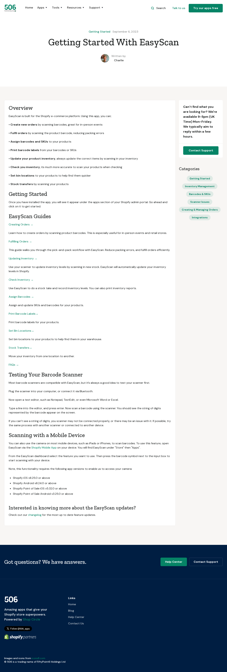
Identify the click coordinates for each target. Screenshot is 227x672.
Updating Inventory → (23, 258)
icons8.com (38, 658)
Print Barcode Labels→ (23, 314)
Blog (71, 611)
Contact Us (76, 623)
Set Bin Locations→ (21, 331)
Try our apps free (205, 8)
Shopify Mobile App (44, 447)
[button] (42, 9)
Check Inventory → (21, 280)
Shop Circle (31, 619)
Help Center (76, 617)
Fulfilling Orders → (20, 241)
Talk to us (178, 8)
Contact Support (201, 150)
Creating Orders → (21, 224)
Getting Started (99, 31)
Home (29, 7)
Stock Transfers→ (20, 348)
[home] (10, 8)
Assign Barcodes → (21, 297)
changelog (34, 515)
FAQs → (14, 365)
